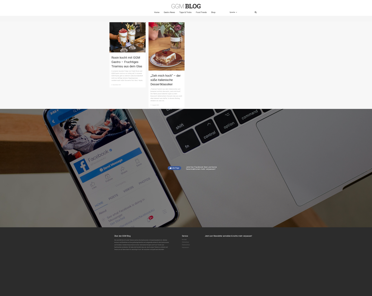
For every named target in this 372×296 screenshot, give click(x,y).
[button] (174, 168)
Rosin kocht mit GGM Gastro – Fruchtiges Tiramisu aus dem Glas (126, 62)
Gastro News (169, 12)
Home (156, 12)
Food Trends (201, 12)
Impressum (185, 247)
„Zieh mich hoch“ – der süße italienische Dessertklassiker (165, 80)
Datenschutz (186, 245)
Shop (213, 12)
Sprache (232, 12)
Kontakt (184, 239)
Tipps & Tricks (185, 12)
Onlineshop (185, 242)
